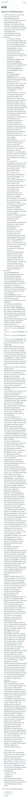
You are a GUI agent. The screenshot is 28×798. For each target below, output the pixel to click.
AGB (6, 796)
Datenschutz (9, 792)
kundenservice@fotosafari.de (16, 761)
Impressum (8, 794)
